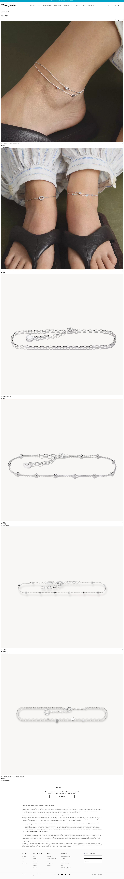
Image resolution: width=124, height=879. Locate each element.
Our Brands (63, 860)
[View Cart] (122, 5)
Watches (77, 5)
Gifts (84, 5)
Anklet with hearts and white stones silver (12, 776)
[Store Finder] (115, 5)
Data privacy (32, 874)
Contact (35, 867)
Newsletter (49, 865)
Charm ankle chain (6, 396)
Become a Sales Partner (65, 856)
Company (24, 856)
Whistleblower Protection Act (40, 874)
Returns (35, 858)
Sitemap (100, 874)
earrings (76, 838)
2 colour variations (5, 147)
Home (2, 11)
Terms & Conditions (24, 874)
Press (23, 860)
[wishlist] (112, 5)
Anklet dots (4, 649)
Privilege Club (49, 863)
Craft (48, 860)
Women (32, 5)
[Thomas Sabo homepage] (8, 5)
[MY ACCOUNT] (119, 5)
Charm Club (57, 5)
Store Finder (24, 863)
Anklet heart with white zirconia (10, 271)
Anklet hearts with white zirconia (10, 143)
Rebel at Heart (68, 5)
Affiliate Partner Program (66, 867)
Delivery (35, 865)
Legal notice (93, 874)
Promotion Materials (65, 863)
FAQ (34, 856)
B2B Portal (63, 858)
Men (39, 5)
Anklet (3, 522)
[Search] (108, 5)
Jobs (23, 858)
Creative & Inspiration (51, 858)
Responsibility (49, 856)
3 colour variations (5, 525)
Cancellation (35, 860)
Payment (35, 863)
